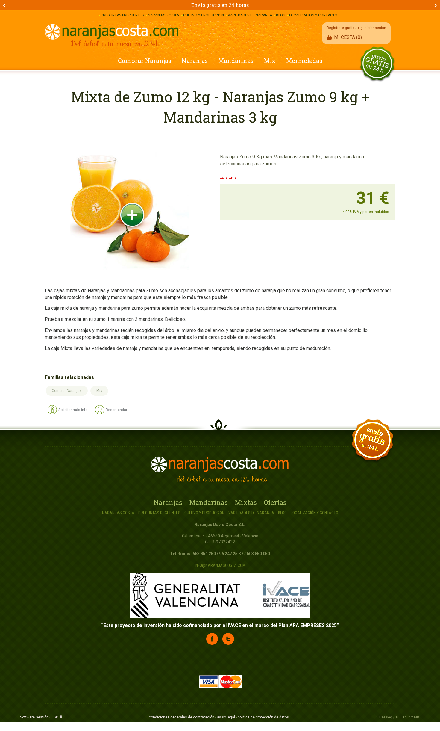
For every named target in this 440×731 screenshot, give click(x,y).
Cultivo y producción (204, 513)
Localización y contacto (314, 513)
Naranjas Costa (118, 513)
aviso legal (226, 717)
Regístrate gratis (340, 28)
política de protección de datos (263, 717)
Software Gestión (34, 717)
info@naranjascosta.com (220, 565)
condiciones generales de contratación (181, 717)
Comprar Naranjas (144, 60)
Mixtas (246, 502)
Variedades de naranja (251, 513)
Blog (282, 513)
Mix (270, 60)
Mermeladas (304, 60)
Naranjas (195, 60)
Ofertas (275, 502)
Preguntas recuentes (159, 513)
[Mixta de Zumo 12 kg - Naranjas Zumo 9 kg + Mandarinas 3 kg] (129, 212)
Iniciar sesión (375, 28)
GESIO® (56, 717)
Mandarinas (236, 60)
